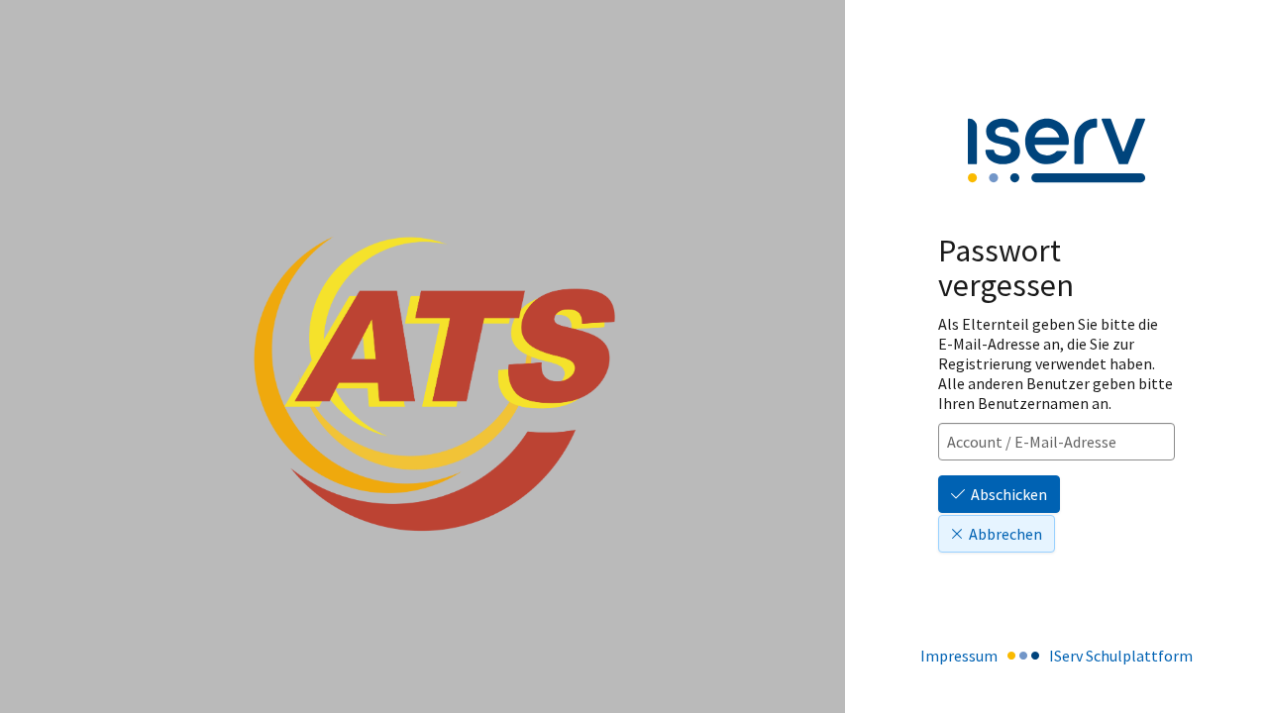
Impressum (959, 655)
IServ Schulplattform (1121, 655)
